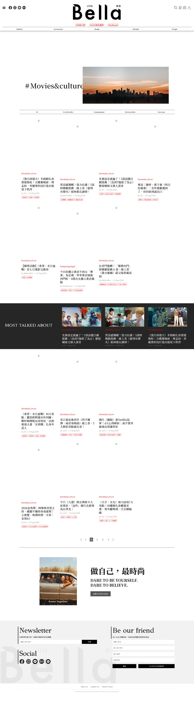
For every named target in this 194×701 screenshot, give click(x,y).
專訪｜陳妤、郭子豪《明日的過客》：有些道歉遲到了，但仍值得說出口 (154, 188)
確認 (124, 666)
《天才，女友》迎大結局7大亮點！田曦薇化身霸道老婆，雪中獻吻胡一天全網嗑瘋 (116, 507)
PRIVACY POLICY (107, 687)
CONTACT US (95, 687)
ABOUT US (84, 687)
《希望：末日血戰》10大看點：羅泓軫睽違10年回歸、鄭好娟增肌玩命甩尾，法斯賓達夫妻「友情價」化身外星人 (37, 421)
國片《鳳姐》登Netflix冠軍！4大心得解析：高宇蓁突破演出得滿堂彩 (116, 423)
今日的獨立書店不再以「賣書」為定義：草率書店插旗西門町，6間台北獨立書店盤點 (77, 277)
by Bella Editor (66, 195)
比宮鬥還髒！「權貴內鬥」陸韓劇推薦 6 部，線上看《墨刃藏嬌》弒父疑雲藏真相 (115, 271)
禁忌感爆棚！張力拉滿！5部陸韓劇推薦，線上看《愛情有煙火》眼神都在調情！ (77, 188)
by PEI (101, 190)
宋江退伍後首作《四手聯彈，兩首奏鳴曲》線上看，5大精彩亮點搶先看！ (77, 423)
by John (63, 430)
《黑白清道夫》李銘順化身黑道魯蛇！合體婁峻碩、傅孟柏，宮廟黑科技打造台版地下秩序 (37, 184)
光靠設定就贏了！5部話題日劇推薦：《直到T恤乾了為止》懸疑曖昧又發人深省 (116, 182)
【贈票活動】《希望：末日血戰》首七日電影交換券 (38, 267)
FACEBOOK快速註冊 (156, 666)
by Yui (23, 193)
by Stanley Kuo (66, 286)
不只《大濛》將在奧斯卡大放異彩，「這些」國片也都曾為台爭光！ (77, 505)
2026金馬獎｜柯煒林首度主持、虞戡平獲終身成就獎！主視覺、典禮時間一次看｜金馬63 (38, 513)
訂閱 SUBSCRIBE (100, 593)
